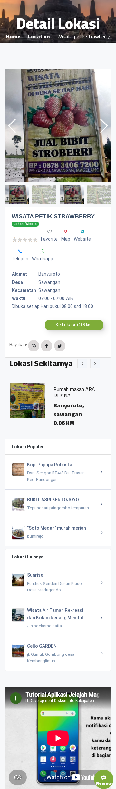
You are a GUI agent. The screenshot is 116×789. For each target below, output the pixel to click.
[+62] (42, 251)
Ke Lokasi (74, 324)
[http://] (82, 231)
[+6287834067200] (20, 251)
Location (39, 36)
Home (13, 36)
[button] (103, 126)
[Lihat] (58, 125)
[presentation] (82, 363)
